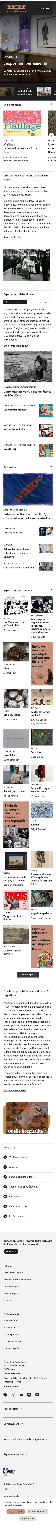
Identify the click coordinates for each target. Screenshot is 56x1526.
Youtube (21, 1395)
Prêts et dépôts (11, 1348)
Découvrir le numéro (14, 1090)
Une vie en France (13, 532)
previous (6, 136)
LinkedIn (37, 1395)
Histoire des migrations (15, 302)
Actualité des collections (15, 510)
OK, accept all (16, 1511)
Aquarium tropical (13, 1454)
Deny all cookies (37, 1511)
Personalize (27, 1518)
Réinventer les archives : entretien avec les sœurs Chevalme (17, 553)
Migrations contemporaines (41, 302)
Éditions (7, 1300)
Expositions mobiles (13, 1341)
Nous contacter (11, 1374)
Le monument (11, 1423)
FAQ (5, 1489)
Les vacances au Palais (13, 563)
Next (50, 136)
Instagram (13, 1395)
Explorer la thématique (16, 346)
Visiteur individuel (18, 1157)
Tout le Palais (10, 1408)
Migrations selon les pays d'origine (19, 387)
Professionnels (17, 1216)
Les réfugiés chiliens (15, 409)
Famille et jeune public (21, 1177)
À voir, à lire (9, 528)
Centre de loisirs (18, 1206)
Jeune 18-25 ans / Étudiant (23, 1186)
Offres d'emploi (11, 1286)
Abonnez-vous (10, 1386)
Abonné (13, 1167)
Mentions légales (11, 1496)
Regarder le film (12, 237)
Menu (41, 8)
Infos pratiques (10, 1293)
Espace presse (10, 1334)
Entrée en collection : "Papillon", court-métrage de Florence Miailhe (26, 516)
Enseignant (15, 1196)
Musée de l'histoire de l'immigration (23, 1439)
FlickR (29, 1395)
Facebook (5, 1395)
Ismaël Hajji (10, 449)
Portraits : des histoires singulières (19, 425)
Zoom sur (7, 545)
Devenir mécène (11, 1320)
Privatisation (9, 1327)
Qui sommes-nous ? (13, 1273)
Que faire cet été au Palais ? (18, 567)
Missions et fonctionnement (17, 1280)
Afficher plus (28, 975)
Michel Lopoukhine (14, 429)
